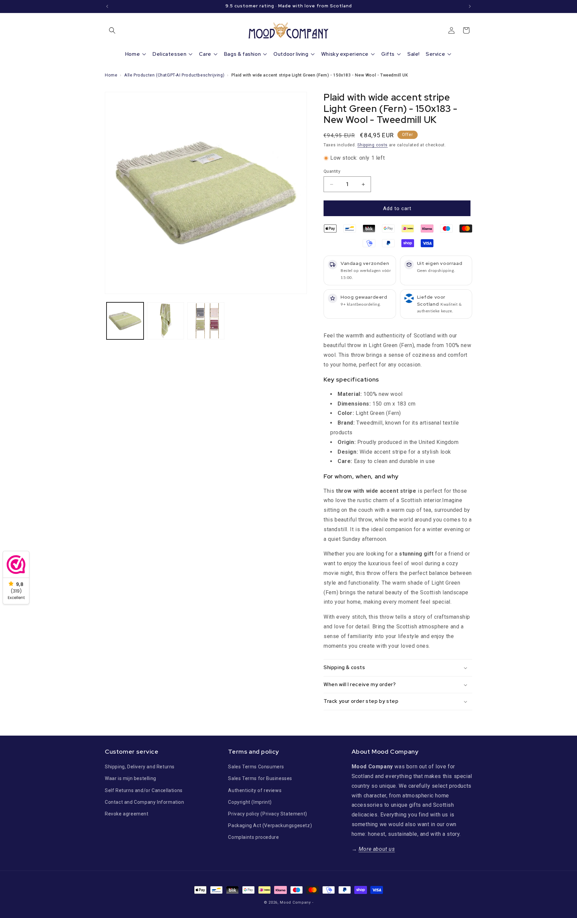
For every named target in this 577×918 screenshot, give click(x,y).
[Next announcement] (469, 6)
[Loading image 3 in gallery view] (205, 320)
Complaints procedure (253, 837)
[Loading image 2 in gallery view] (165, 320)
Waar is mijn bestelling (130, 778)
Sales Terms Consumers (256, 766)
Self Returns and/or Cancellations (144, 790)
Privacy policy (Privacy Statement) (267, 813)
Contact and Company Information (144, 802)
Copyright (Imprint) (249, 802)
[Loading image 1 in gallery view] (125, 320)
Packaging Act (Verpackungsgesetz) (270, 825)
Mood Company (295, 902)
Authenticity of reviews (254, 790)
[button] (112, 30)
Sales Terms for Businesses (260, 778)
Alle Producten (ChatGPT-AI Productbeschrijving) (174, 75)
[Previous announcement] (107, 6)
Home (111, 75)
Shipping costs (372, 145)
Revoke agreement (127, 813)
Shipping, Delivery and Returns (140, 766)
